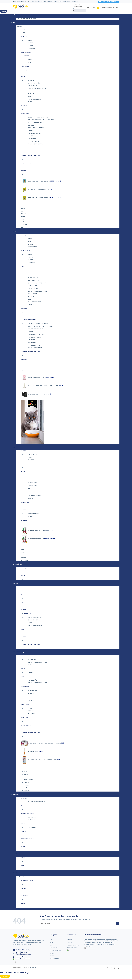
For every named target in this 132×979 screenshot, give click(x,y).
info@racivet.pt (88, 946)
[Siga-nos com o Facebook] (13, 962)
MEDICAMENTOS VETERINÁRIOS (109, 1)
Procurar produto (76, 4)
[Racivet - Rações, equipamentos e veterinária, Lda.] (21, 6)
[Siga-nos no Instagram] (15, 962)
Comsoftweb (32, 967)
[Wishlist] (88, 7)
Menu (4, 11)
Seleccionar (5, 976)
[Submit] (117, 923)
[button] (95, 8)
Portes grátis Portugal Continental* (21, 1)
